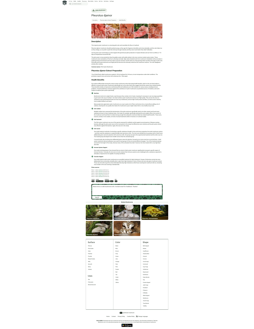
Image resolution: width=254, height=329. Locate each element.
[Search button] (70, 3)
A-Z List (70, 1)
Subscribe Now (127, 165)
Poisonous (84, 1)
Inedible (79, 1)
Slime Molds (90, 1)
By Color (101, 1)
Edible (74, 1)
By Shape (112, 1)
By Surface (106, 1)
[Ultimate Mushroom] (64, 2)
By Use (96, 1)
